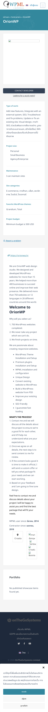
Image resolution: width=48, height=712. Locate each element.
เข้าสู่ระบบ (34, 5)
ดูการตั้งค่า (24, 706)
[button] (43, 667)
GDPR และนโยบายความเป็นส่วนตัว (24, 634)
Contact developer (24, 90)
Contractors (16, 17)
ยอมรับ (24, 691)
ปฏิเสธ (24, 699)
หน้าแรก (6, 17)
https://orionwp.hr (19, 255)
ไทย (24, 652)
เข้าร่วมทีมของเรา (24, 638)
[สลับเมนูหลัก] (42, 5)
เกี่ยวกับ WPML (24, 629)
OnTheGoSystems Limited (27, 660)
